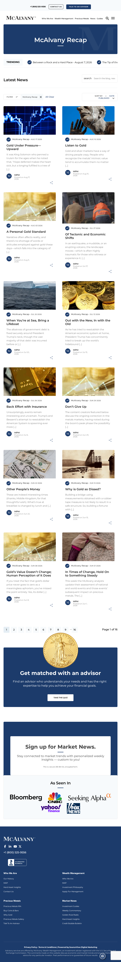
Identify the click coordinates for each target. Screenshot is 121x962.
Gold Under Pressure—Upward (23, 147)
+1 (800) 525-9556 (38, 6)
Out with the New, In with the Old (87, 322)
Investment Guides (70, 906)
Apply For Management (72, 891)
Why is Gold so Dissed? (83, 489)
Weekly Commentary (71, 910)
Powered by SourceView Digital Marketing (77, 947)
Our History (9, 879)
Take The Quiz (61, 698)
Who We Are (47, 18)
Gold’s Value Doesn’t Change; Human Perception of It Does (28, 573)
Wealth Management (64, 18)
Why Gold (8, 915)
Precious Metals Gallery (14, 919)
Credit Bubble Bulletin (72, 923)
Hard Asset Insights (12, 887)
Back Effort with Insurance (26, 406)
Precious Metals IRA (12, 906)
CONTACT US (56, 7)
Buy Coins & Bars (11, 910)
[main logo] (13, 18)
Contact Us (9, 891)
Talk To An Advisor (12, 923)
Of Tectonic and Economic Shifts (85, 236)
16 (74, 629)
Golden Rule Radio (70, 915)
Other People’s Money (23, 489)
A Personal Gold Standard (26, 231)
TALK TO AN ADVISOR (78, 7)
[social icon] (5, 846)
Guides (100, 18)
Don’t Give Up (75, 406)
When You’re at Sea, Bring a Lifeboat (27, 322)
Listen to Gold (75, 145)
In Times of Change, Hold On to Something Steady (87, 573)
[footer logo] (19, 838)
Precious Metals (82, 18)
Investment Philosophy (72, 887)
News (92, 18)
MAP (6, 883)
